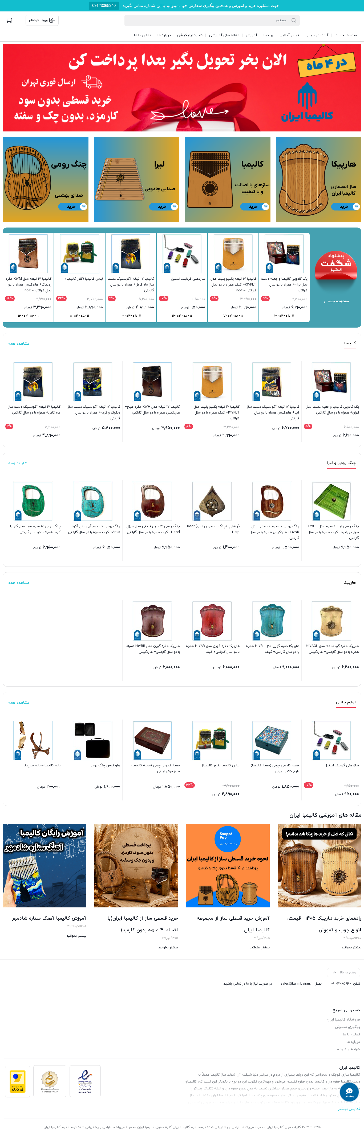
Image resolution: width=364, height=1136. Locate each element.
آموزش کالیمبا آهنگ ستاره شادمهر (49, 918)
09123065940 (104, 5)
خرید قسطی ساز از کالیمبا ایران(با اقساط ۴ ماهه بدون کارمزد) (142, 924)
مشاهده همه (18, 343)
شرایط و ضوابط (348, 1049)
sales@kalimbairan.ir (297, 983)
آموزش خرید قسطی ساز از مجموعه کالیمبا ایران (233, 924)
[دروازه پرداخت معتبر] (17, 1081)
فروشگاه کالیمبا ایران (343, 1019)
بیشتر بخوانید (351, 947)
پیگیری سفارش (347, 1027)
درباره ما (353, 1041)
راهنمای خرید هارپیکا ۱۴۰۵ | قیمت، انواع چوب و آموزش (324, 924)
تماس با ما (351, 1034)
